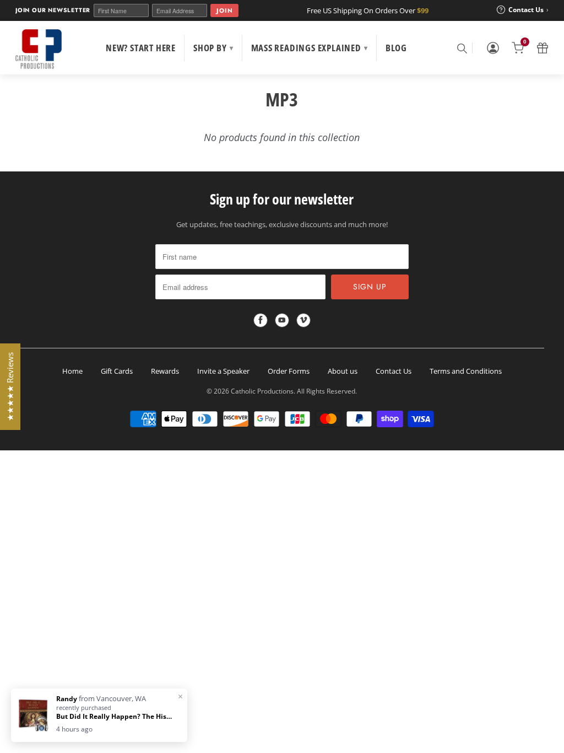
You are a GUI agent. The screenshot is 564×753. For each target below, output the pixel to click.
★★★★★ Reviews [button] (9, 386)
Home (72, 371)
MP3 (281, 99)
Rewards (165, 371)
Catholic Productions (262, 391)
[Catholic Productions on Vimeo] (303, 320)
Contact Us (393, 371)
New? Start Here (141, 47)
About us (342, 371)
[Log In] (493, 48)
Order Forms (289, 371)
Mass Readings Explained (309, 47)
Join (224, 10)
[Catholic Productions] (38, 49)
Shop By (213, 47)
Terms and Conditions (466, 371)
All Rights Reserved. (327, 391)
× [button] (180, 696)
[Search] (461, 48)
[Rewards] (542, 48)
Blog (396, 47)
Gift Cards (117, 371)
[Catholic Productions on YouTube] (282, 320)
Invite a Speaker (223, 371)
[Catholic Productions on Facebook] (260, 320)
